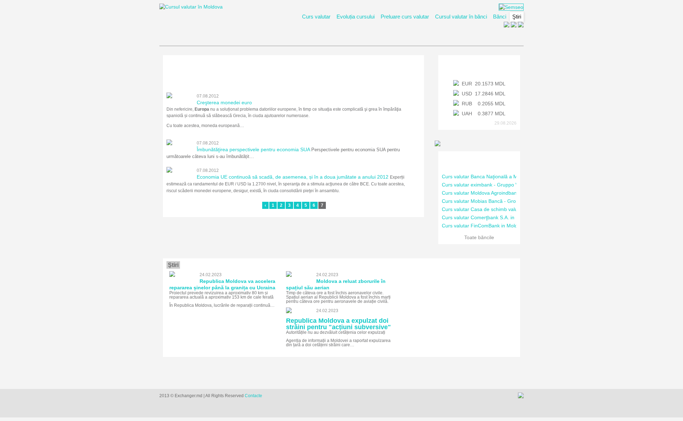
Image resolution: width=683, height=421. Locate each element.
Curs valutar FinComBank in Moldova (484, 225)
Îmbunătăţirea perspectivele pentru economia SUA (253, 149)
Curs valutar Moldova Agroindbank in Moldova (493, 193)
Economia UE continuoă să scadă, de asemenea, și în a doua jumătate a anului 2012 (292, 177)
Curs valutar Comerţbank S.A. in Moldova (488, 217)
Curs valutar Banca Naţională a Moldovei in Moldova (501, 176)
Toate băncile (479, 237)
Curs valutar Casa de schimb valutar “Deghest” (494, 209)
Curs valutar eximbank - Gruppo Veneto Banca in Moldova (507, 185)
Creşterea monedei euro (224, 102)
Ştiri (516, 17)
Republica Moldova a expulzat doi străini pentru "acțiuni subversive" (338, 324)
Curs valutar (316, 17)
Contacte (253, 395)
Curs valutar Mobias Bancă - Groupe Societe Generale (503, 201)
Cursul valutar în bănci (461, 17)
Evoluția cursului (356, 17)
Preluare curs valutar (405, 17)
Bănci (499, 17)
